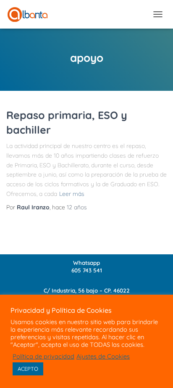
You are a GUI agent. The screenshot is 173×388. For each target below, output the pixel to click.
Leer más (71, 194)
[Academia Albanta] (30, 14)
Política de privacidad (43, 356)
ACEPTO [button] (28, 368)
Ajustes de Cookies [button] (103, 356)
